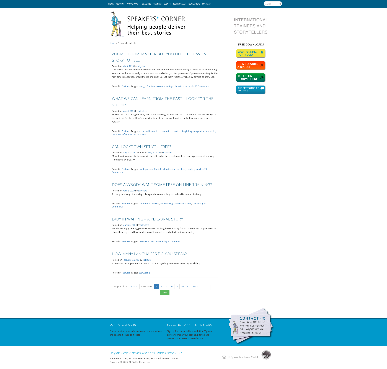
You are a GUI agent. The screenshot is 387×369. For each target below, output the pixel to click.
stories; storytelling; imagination (189, 131)
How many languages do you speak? (149, 253)
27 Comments (175, 241)
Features (126, 86)
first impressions (155, 86)
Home (111, 4)
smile (191, 86)
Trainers (157, 4)
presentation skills (182, 203)
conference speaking (149, 203)
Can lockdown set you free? (141, 146)
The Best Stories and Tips (251, 89)
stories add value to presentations (155, 131)
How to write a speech (251, 65)
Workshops (132, 4)
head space (144, 169)
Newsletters (194, 4)
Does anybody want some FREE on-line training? (162, 184)
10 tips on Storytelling (251, 77)
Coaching (146, 4)
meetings (168, 86)
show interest (181, 86)
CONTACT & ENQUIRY (123, 324)
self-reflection (169, 169)
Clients (167, 4)
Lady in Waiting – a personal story (147, 219)
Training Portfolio (251, 53)
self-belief (156, 169)
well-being (182, 169)
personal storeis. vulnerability (153, 241)
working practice (196, 169)
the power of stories (122, 134)
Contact (206, 4)
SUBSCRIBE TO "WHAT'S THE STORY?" (190, 324)
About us (120, 4)
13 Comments (139, 134)
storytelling (211, 131)
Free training (166, 203)
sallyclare (141, 66)
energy (142, 86)
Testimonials (179, 4)
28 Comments (202, 86)
